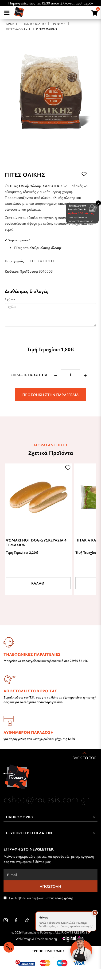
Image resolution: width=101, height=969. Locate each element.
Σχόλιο (10, 299)
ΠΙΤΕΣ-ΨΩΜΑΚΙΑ (18, 29)
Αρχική (11, 24)
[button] (95, 913)
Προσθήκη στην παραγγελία (50, 394)
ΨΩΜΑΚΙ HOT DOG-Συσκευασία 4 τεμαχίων (36, 542)
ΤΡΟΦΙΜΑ (58, 24)
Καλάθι (38, 583)
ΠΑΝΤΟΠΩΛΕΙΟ (34, 24)
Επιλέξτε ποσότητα (29, 374)
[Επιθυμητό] (68, 467)
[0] (94, 13)
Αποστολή (50, 886)
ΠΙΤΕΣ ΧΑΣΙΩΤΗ (40, 260)
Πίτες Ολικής (46, 29)
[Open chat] (81, 949)
